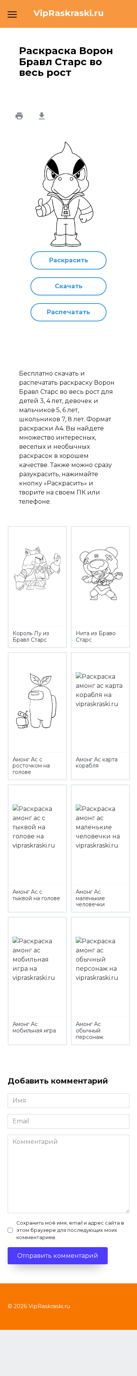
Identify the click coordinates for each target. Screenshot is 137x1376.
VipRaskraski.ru (68, 13)
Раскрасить (68, 260)
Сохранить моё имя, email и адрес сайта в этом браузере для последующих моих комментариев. (70, 1230)
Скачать (69, 286)
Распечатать (68, 312)
